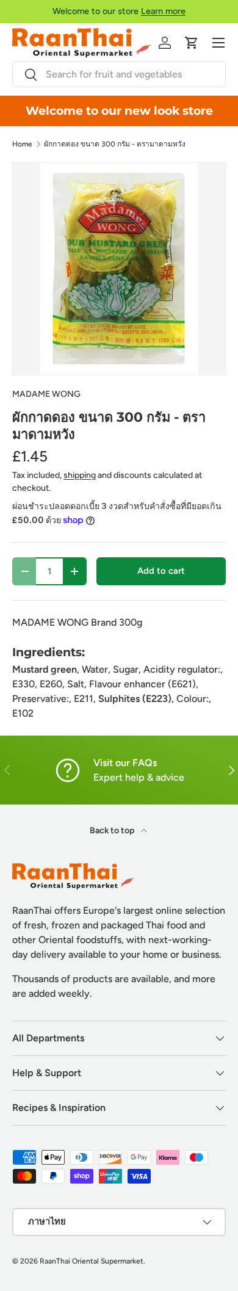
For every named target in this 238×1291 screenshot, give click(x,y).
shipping (79, 475)
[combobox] (119, 74)
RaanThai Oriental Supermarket (91, 1261)
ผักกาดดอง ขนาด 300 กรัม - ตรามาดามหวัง (115, 144)
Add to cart (161, 570)
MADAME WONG (46, 394)
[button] (191, 42)
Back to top (113, 830)
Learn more (163, 10)
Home (22, 144)
